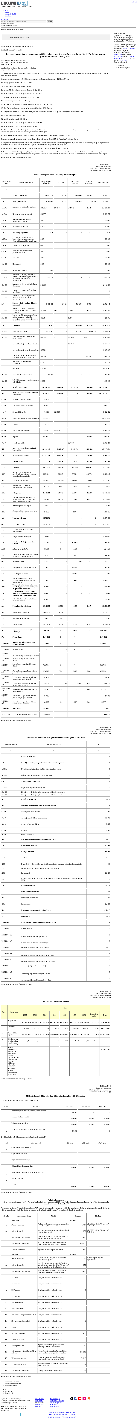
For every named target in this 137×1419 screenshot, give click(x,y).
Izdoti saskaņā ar (123, 68)
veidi (6, 10)
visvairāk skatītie (10, 14)
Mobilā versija (55, 1399)
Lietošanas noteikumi (57, 1401)
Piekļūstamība (55, 1406)
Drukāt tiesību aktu (11, 1386)
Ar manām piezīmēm (12, 1382)
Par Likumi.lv (39, 1399)
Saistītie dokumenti (120, 62)
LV (133, 2)
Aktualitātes (39, 1401)
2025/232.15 (124, 60)
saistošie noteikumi (129, 49)
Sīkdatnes (53, 1404)
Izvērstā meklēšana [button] (7, 24)
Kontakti (38, 1406)
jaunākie (8, 16)
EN (136, 2)
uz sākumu (4, 19)
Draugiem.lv (9, 1393)
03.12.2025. (118, 54)
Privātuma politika (56, 1403)
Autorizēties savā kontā (9, 25)
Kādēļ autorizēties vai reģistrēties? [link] (12, 29)
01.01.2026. (118, 56)
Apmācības (39, 1404)
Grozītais (121, 66)
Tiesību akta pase (120, 33)
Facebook (8, 1391)
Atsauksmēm (39, 1403)
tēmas (7, 12)
